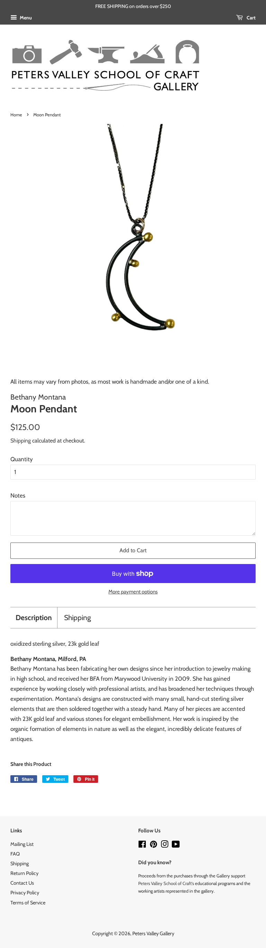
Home (16, 114)
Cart (251, 18)
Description (34, 617)
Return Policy (24, 873)
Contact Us (22, 883)
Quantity (21, 459)
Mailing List (22, 844)
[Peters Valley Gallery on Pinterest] (153, 845)
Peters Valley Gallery (153, 933)
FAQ (15, 854)
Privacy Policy (24, 892)
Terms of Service (27, 903)
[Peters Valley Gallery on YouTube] (176, 845)
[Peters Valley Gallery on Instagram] (164, 845)
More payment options (133, 592)
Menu (25, 18)
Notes (17, 495)
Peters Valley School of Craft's (166, 883)
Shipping (20, 440)
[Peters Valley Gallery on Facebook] (142, 845)
